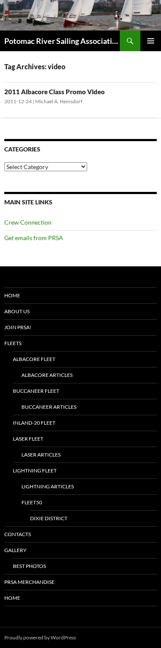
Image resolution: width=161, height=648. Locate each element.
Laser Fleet (28, 438)
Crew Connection (28, 222)
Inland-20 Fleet (34, 423)
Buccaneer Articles (48, 407)
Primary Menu (150, 41)
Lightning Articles (47, 486)
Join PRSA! (17, 327)
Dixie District (48, 518)
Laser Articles (41, 454)
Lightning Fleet (35, 470)
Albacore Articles (47, 375)
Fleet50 (31, 502)
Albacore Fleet (34, 359)
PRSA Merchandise (29, 582)
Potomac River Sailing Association (62, 41)
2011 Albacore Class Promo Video (54, 92)
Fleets (12, 343)
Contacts (17, 534)
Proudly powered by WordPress (40, 637)
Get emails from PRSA (33, 237)
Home (12, 295)
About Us (17, 311)
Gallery (15, 550)
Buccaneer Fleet (36, 391)
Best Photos (29, 566)
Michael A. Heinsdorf (58, 101)
